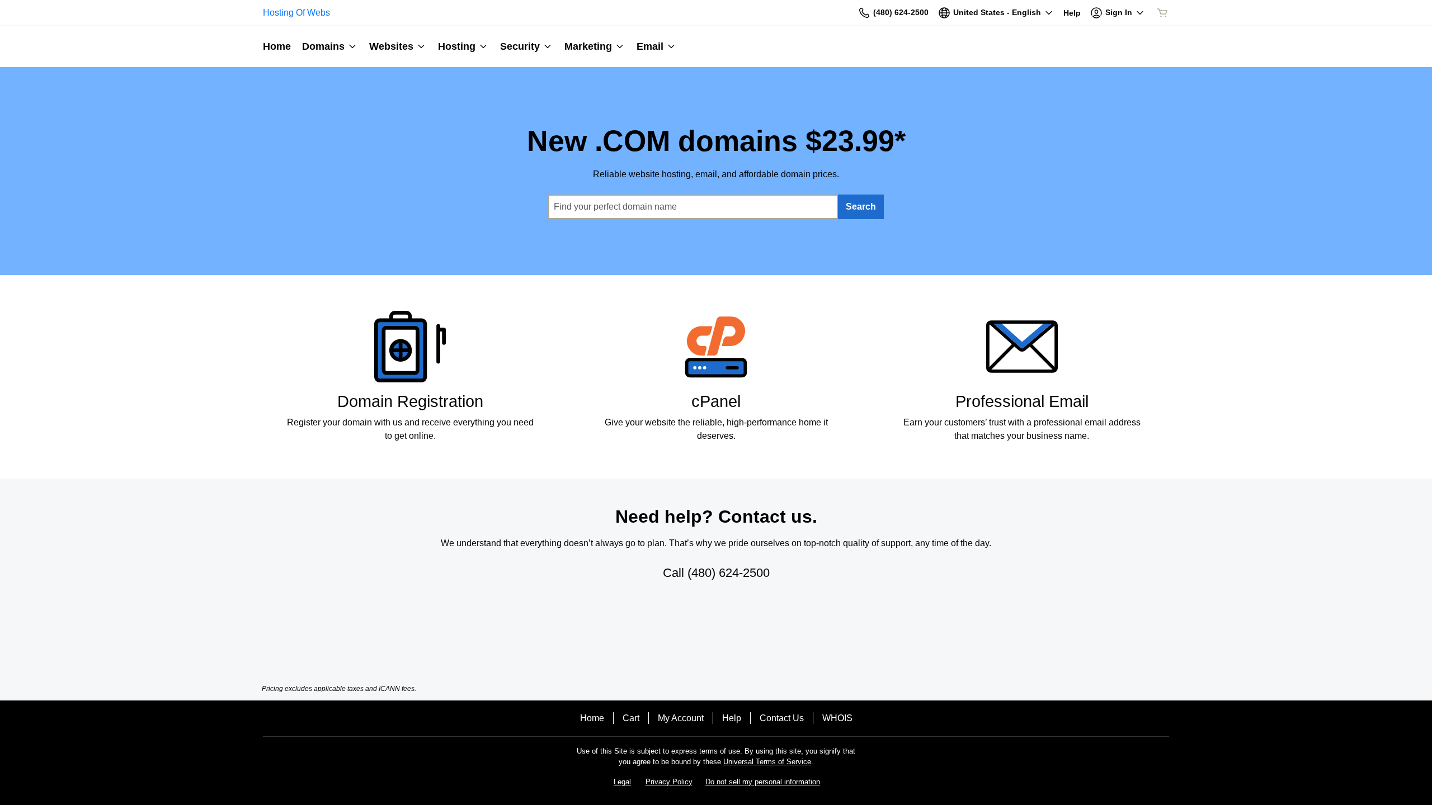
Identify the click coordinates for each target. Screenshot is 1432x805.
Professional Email (1022, 401)
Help (731, 718)
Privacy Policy (669, 782)
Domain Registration (410, 401)
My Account (681, 718)
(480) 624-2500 (728, 573)
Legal (622, 782)
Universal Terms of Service (767, 761)
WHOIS (837, 718)
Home (592, 718)
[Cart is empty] (1162, 13)
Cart (631, 718)
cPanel (716, 401)
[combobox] (693, 207)
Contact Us (782, 718)
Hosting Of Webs (296, 12)
